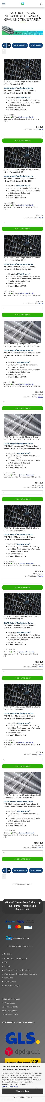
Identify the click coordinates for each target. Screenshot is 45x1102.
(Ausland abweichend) (25, 117)
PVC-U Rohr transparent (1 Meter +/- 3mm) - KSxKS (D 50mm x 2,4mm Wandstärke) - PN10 (22, 438)
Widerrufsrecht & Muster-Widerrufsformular (20, 974)
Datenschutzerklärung (10, 1086)
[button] (4, 45)
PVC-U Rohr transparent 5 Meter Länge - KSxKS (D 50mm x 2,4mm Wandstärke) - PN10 (22, 796)
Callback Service (10, 981)
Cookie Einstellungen (12, 985)
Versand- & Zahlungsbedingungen (17, 970)
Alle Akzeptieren (22, 1091)
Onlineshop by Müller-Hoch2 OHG (19, 946)
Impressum (8, 978)
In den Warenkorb (22, 141)
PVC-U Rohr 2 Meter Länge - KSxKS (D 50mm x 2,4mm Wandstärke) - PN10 (22, 259)
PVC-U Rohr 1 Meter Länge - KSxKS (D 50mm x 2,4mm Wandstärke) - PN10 (22, 82)
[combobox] (20, 45)
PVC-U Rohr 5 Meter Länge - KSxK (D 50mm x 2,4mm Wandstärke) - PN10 (21, 529)
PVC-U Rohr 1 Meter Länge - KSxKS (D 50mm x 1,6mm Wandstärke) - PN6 (22, 170)
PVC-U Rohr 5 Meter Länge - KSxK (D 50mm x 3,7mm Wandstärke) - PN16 (21, 617)
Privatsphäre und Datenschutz (15, 958)
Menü (3, 3)
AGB (5, 962)
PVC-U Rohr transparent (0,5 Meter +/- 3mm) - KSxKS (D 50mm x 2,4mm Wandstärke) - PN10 (22, 345)
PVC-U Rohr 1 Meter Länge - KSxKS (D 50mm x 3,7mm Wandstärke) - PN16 (22, 708)
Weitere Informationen (22, 1097)
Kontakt (7, 966)
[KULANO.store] (22, 3)
